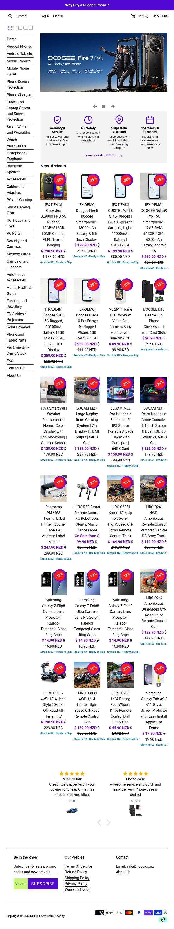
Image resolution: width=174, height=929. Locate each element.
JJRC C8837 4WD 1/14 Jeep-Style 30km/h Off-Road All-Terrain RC (53, 704)
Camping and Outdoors (17, 264)
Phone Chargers (19, 95)
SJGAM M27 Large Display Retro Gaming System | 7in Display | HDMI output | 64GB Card (87, 425)
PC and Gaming (19, 200)
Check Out (160, 16)
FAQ (10, 361)
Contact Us (15, 368)
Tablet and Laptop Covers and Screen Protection (18, 111)
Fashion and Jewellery (17, 304)
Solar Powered (18, 327)
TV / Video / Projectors (16, 317)
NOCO (34, 916)
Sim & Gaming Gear (18, 210)
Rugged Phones (19, 46)
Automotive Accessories (16, 277)
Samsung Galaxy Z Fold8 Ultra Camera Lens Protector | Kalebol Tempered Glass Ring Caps (87, 617)
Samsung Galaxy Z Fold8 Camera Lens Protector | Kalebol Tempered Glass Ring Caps (120, 617)
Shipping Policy (77, 878)
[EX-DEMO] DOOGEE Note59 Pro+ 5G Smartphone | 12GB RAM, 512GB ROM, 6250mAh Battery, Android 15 (154, 228)
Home (12, 39)
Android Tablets (19, 53)
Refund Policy (76, 872)
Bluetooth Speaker (14, 169)
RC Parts (14, 233)
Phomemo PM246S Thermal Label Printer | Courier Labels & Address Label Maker (53, 524)
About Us (14, 375)
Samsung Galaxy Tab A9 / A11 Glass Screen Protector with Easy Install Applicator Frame (154, 710)
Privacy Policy (76, 884)
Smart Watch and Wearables (19, 130)
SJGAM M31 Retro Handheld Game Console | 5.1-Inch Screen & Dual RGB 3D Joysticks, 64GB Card (154, 425)
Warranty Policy (77, 889)
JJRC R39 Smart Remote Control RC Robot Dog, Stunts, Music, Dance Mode (87, 518)
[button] (100, 822)
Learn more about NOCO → (102, 155)
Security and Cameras (17, 244)
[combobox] (27, 16)
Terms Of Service (78, 866)
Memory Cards (18, 254)
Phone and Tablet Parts (16, 337)
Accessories (16, 179)
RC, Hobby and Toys (18, 223)
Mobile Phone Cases (18, 71)
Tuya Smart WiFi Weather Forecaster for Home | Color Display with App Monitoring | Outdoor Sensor (53, 425)
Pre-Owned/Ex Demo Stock (18, 350)
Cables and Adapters (16, 190)
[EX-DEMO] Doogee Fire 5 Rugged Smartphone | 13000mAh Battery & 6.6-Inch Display (87, 222)
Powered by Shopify (52, 916)
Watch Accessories (16, 143)
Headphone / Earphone (17, 156)
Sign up (58, 16)
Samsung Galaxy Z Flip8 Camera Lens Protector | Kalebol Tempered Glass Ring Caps (53, 617)
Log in (44, 16)
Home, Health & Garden (19, 290)
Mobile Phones (19, 61)
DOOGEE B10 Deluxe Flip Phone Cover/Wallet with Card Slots (154, 321)
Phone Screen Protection (18, 85)
